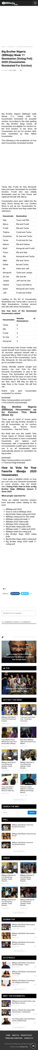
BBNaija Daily (24, 1047)
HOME (8, 1035)
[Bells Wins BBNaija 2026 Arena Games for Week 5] (28, 732)
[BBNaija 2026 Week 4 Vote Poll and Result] (6, 836)
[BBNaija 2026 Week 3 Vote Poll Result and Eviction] (6, 845)
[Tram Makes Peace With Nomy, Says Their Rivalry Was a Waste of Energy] (10, 732)
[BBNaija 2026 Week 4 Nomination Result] (6, 935)
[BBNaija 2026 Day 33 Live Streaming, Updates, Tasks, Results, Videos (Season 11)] (10, 754)
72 (35, 1014)
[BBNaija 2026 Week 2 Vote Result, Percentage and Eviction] (6, 983)
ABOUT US (15, 1035)
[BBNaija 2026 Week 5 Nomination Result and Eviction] (6, 927)
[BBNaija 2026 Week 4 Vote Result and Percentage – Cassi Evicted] (6, 965)
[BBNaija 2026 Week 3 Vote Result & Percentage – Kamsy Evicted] (6, 974)
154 (15, 846)
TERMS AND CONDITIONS (13, 1038)
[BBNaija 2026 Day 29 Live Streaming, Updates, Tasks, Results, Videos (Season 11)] (28, 892)
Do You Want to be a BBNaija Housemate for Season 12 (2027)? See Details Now (19, 657)
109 (15, 829)
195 (15, 838)
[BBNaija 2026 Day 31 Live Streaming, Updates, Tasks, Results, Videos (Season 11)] (28, 867)
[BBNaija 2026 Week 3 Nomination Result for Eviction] (6, 944)
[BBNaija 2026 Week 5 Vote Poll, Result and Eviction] (19, 683)
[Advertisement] (19, 25)
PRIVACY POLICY (26, 1035)
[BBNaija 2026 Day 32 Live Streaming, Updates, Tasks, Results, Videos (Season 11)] (28, 754)
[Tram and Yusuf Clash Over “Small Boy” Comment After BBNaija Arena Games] (28, 709)
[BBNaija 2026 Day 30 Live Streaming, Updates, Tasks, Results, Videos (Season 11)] (10, 892)
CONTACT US (28, 1038)
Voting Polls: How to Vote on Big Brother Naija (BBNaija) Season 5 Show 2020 (19, 489)
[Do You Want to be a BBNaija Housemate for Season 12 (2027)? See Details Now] (19, 652)
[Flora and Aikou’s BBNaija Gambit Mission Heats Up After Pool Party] (10, 779)
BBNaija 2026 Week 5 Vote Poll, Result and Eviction (19, 689)
